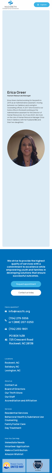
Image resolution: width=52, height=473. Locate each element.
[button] (42, 4)
